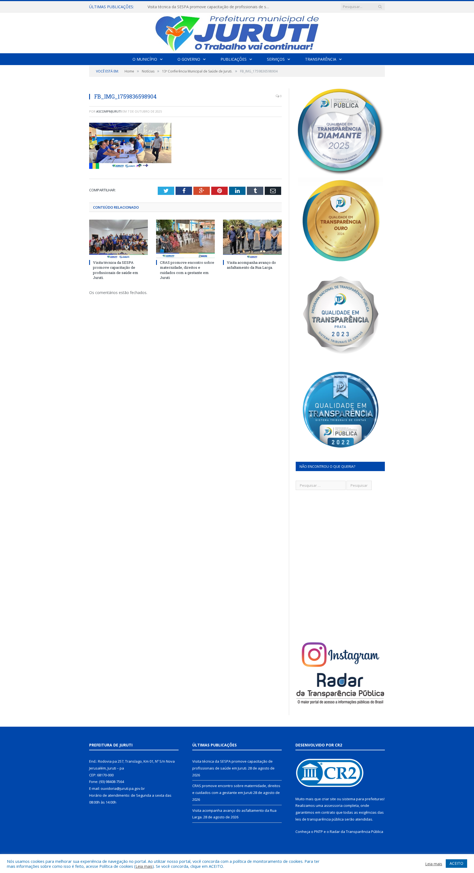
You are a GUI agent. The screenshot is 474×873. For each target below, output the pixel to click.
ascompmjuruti (109, 111)
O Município (144, 59)
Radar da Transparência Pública (356, 831)
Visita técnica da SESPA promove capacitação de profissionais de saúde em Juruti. (115, 270)
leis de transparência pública (319, 819)
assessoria (333, 805)
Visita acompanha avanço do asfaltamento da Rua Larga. (251, 265)
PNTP (318, 831)
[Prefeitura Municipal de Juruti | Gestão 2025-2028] (237, 32)
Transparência (320, 59)
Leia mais (144, 866)
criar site (329, 798)
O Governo (188, 59)
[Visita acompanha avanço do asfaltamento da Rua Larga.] (252, 239)
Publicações (234, 59)
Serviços (276, 59)
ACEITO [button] (456, 863)
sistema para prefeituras (363, 798)
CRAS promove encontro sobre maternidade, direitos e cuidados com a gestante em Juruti (211, 6)
